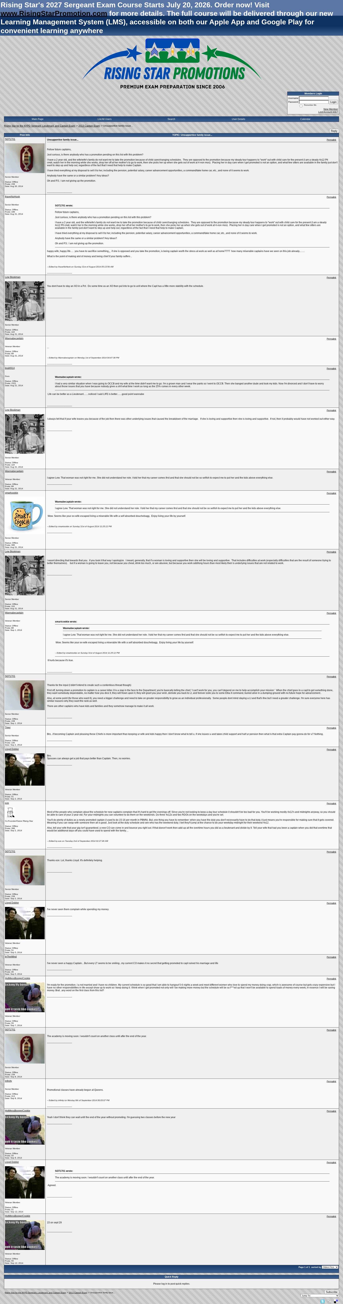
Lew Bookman (12, 277)
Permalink (331, 140)
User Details (238, 119)
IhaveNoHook (12, 196)
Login (333, 102)
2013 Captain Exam (89, 125)
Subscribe (331, 1292)
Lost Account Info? (328, 112)
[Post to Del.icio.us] (336, 1301)
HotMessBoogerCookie (17, 978)
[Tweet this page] (322, 1301)
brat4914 (10, 368)
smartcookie (11, 492)
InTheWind (11, 956)
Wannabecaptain (14, 338)
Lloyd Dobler (12, 749)
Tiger (8, 727)
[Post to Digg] (329, 1301)
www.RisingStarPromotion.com (54, 13)
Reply (334, 130)
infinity (8, 1081)
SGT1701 (10, 139)
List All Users (105, 119)
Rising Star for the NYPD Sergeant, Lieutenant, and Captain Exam (39, 125)
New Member (331, 109)
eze (7, 803)
